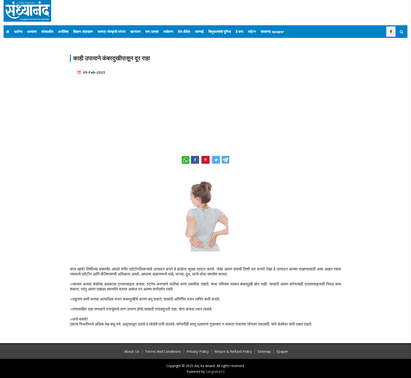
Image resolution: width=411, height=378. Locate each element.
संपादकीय (47, 32)
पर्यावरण (168, 32)
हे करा (239, 32)
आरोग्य (18, 32)
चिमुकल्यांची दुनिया (219, 32)
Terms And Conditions (163, 351)
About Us (131, 351)
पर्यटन (252, 32)
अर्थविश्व (63, 32)
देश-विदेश (184, 32)
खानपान (135, 32)
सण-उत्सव (152, 32)
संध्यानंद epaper (272, 32)
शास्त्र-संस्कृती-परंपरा (112, 32)
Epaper (282, 351)
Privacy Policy (197, 351)
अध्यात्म (32, 32)
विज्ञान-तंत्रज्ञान (83, 32)
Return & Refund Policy (233, 351)
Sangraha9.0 (215, 371)
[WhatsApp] (185, 160)
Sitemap (264, 351)
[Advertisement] (205, 113)
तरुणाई (199, 32)
